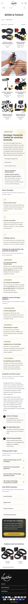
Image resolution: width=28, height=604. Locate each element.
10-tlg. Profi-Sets (11, 286)
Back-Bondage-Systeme (9, 288)
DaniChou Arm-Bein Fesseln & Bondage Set (7, 43)
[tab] (2, 39)
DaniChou (16, 601)
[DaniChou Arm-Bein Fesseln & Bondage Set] (7, 34)
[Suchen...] (24, 8)
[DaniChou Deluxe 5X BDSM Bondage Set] (21, 106)
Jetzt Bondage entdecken (14, 534)
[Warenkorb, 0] (25, 3)
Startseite (3, 19)
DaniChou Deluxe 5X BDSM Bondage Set (20, 115)
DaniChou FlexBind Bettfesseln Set (20, 43)
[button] (2, 3)
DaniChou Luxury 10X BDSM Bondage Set (7, 115)
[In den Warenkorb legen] (12, 39)
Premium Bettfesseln (9, 311)
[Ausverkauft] (12, 89)
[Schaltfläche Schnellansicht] (12, 36)
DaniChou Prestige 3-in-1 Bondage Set (7, 93)
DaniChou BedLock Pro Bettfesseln (20, 93)
